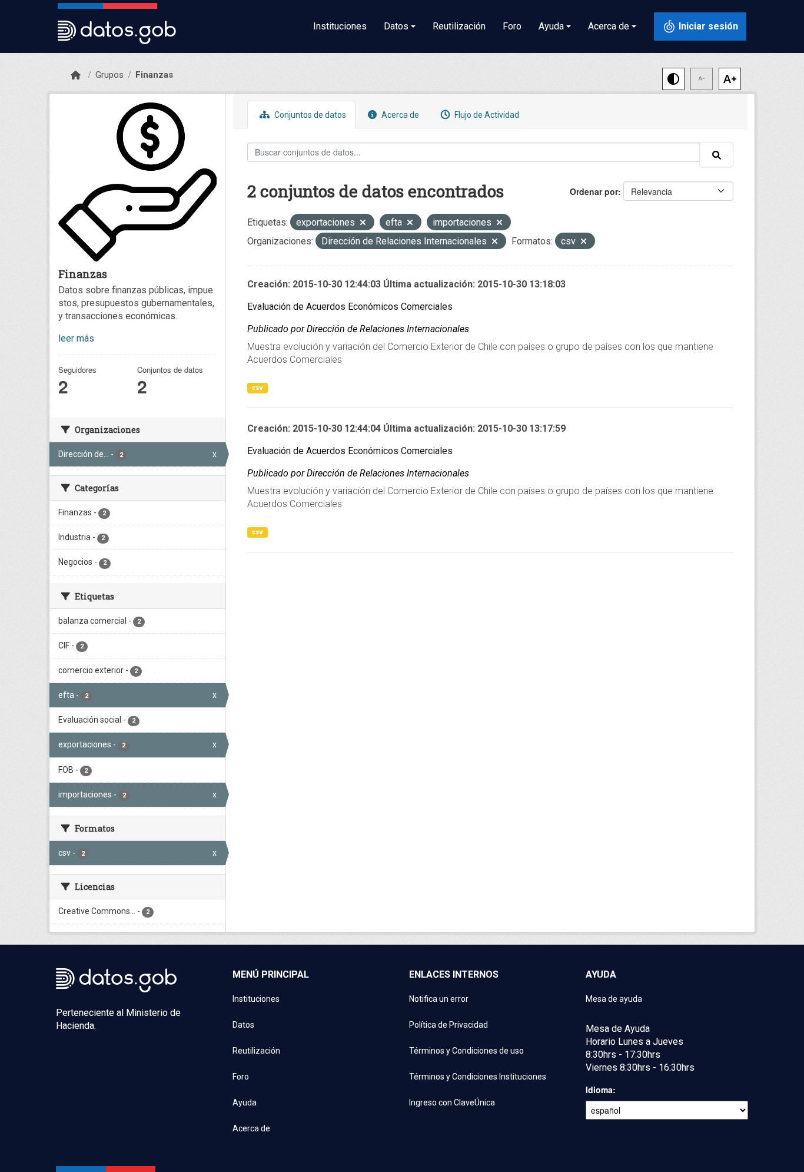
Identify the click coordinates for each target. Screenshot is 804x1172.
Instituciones (340, 26)
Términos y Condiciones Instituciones (477, 1076)
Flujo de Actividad (486, 115)
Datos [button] (396, 26)
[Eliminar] (362, 223)
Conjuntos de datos (309, 115)
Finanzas (154, 74)
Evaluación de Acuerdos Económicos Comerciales (350, 306)
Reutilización (459, 26)
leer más (76, 338)
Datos (243, 1024)
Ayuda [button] (551, 26)
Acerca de (399, 115)
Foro (512, 26)
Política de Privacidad (448, 1024)
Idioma (599, 1089)
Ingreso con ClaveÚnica (452, 1102)
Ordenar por (594, 191)
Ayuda (244, 1102)
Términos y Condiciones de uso (466, 1050)
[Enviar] (716, 155)
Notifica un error (439, 999)
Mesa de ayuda (614, 999)
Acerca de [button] (608, 26)
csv (257, 388)
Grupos (109, 74)
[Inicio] (76, 75)
